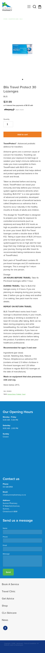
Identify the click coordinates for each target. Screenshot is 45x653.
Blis (21, 19)
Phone (5, 537)
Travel (23, 394)
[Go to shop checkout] (40, 6)
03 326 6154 (8, 487)
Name (5, 528)
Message (6, 554)
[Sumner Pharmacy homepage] (14, 6)
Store (5, 19)
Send (8, 572)
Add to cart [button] (22, 134)
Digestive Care (13, 19)
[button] (34, 6)
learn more (20, 110)
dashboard (19, 643)
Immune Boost (12, 394)
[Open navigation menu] (29, 6)
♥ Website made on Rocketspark (21, 644)
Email (5, 545)
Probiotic (18, 394)
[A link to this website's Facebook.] (5, 628)
